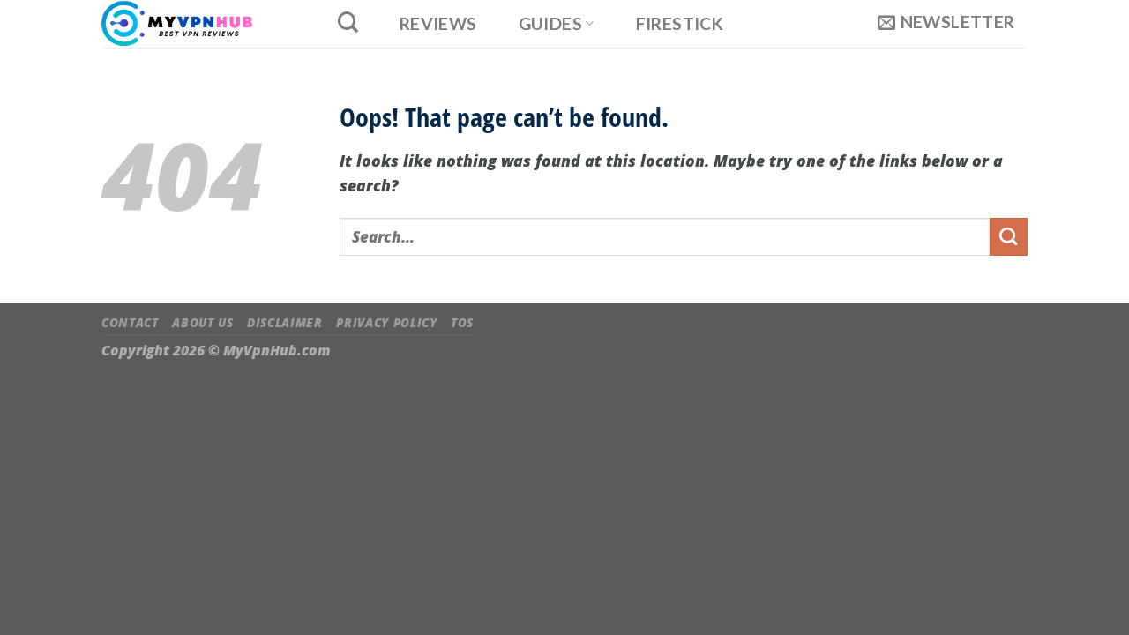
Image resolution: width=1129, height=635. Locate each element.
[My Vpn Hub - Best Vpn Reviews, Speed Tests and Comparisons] (199, 24)
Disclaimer (285, 323)
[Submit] (1009, 237)
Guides (550, 23)
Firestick (680, 24)
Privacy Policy (386, 323)
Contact (130, 323)
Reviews (438, 24)
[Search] (347, 22)
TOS (462, 323)
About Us (202, 323)
